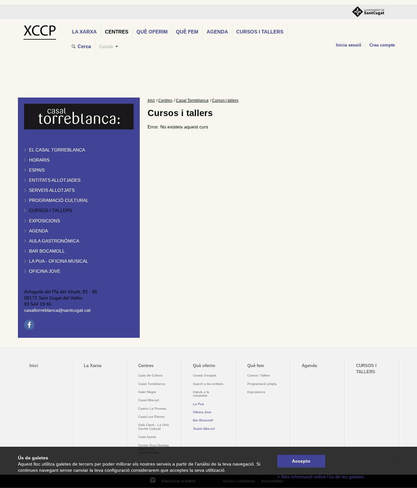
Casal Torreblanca (192, 100)
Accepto (301, 461)
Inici (151, 100)
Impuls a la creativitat (201, 393)
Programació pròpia (262, 384)
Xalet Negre (147, 392)
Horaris (39, 160)
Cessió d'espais (204, 375)
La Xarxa (84, 31)
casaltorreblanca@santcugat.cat (57, 310)
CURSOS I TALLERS (259, 31)
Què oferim (152, 31)
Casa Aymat (147, 437)
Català (106, 46)
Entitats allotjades (54, 180)
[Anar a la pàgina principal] (39, 30)
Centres (116, 31)
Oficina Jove (44, 271)
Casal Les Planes (151, 416)
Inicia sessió (348, 45)
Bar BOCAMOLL (47, 251)
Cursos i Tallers (258, 375)
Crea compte (382, 45)
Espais (37, 170)
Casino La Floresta (152, 408)
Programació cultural (59, 200)
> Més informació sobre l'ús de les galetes (320, 476)
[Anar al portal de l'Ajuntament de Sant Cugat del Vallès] (368, 12)
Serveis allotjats (52, 190)
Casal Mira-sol (148, 400)
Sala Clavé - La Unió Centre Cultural (153, 426)
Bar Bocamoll (203, 420)
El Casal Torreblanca (57, 150)
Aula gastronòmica (54, 241)
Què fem (187, 31)
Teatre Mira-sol (204, 428)
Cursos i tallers (50, 210)
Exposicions (44, 220)
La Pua (198, 404)
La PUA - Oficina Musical (58, 261)
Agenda (217, 31)
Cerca (84, 46)
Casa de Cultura (150, 375)
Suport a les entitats (208, 384)
